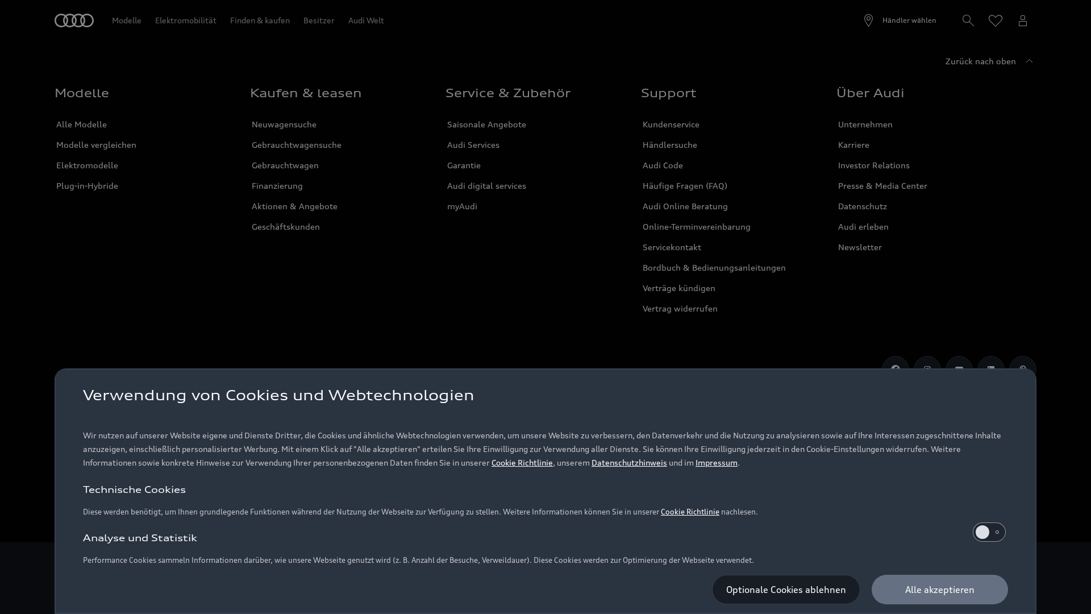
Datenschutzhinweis (629, 462)
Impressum (717, 462)
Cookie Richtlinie (522, 462)
